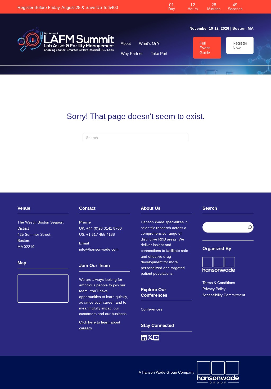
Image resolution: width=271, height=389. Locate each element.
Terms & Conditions (218, 283)
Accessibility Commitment (223, 295)
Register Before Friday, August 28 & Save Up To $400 (67, 7)
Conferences (151, 309)
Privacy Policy (213, 289)
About (126, 43)
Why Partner (132, 53)
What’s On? (149, 43)
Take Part (159, 53)
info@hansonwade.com (99, 249)
